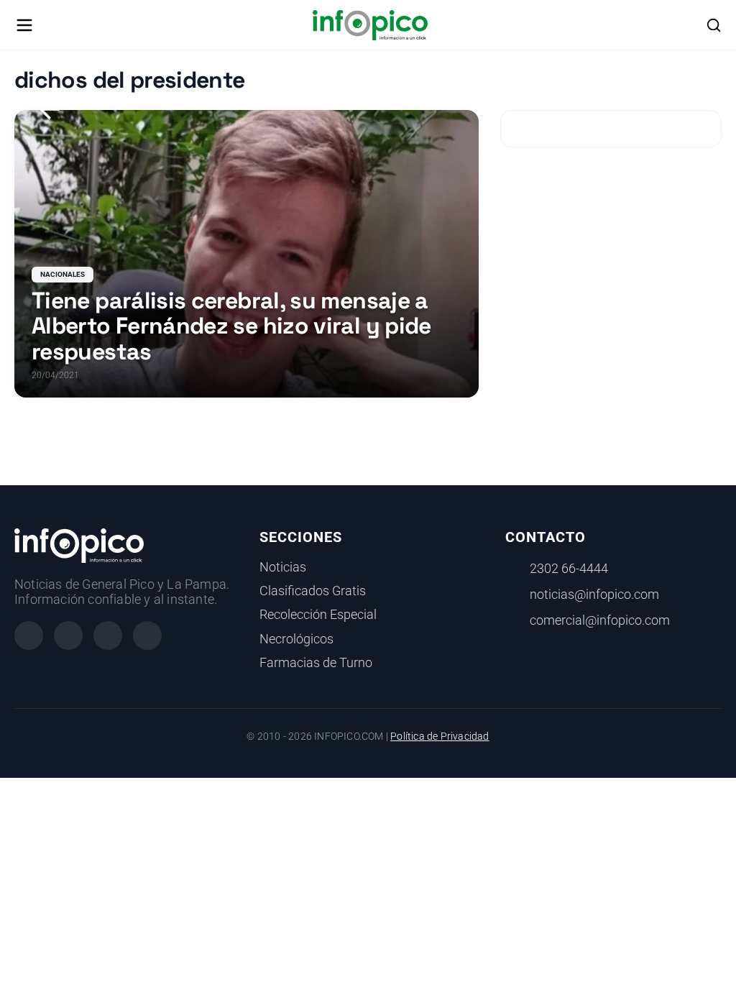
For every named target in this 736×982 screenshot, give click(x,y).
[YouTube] (147, 635)
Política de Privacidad (439, 736)
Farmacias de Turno (315, 663)
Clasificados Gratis (312, 591)
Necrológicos (296, 639)
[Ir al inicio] (370, 25)
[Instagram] (68, 635)
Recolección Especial (318, 614)
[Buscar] (714, 25)
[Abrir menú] (24, 25)
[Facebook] (28, 635)
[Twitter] (107, 635)
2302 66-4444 (569, 568)
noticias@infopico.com (594, 594)
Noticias (282, 567)
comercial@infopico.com (600, 620)
